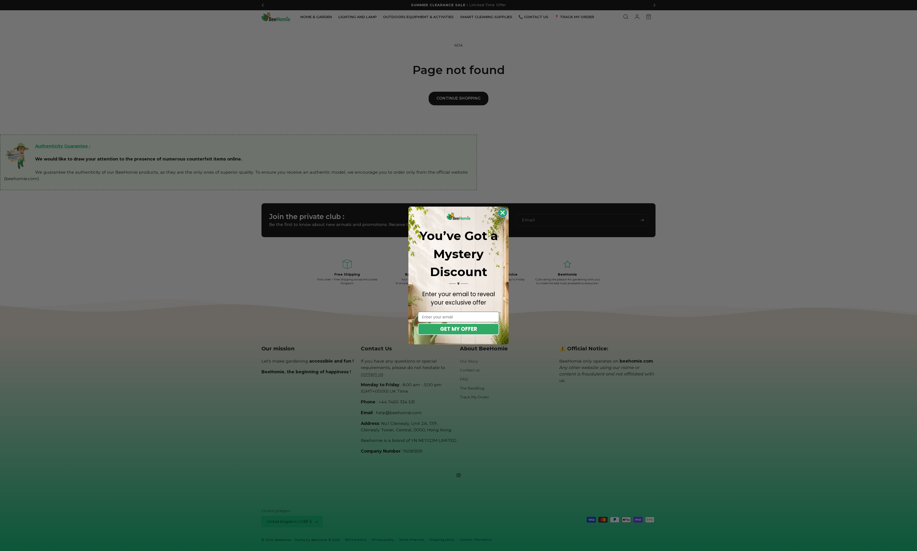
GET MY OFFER (458, 329)
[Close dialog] (502, 213)
